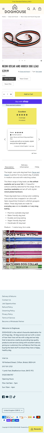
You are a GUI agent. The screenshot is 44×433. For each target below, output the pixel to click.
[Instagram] (10, 397)
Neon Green (24, 79)
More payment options (13, 105)
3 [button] (24, 60)
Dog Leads (39, 71)
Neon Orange (9, 79)
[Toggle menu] (2, 9)
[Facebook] (3, 397)
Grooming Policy (8, 311)
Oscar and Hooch (13, 16)
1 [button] (19, 60)
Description (9, 167)
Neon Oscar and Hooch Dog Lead (30, 16)
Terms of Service (8, 318)
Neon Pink (8, 84)
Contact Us (6, 300)
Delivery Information (24, 166)
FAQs (37, 167)
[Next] (41, 60)
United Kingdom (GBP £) (12, 410)
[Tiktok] (14, 397)
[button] (5, 139)
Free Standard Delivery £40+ (22, 2)
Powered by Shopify (26, 427)
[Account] (34, 8)
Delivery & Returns (9, 296)
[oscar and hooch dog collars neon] (22, 250)
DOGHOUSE (16, 427)
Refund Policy (7, 307)
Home (4, 16)
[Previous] (3, 60)
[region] (22, 139)
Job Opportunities (9, 304)
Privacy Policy (7, 314)
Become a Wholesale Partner (13, 321)
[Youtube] (7, 397)
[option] (22, 39)
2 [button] (22, 60)
